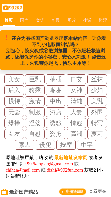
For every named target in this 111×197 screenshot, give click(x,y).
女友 (14, 134)
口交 (76, 79)
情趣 (76, 123)
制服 (35, 112)
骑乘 (35, 90)
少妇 (97, 90)
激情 (35, 101)
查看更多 (98, 191)
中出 (56, 101)
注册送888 (74, 191)
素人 (24, 144)
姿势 (56, 134)
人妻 (76, 112)
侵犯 (45, 144)
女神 (76, 90)
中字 (87, 144)
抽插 (56, 79)
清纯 (76, 101)
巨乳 (35, 79)
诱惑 (56, 123)
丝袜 (97, 79)
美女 (14, 79)
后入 (14, 90)
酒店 (56, 112)
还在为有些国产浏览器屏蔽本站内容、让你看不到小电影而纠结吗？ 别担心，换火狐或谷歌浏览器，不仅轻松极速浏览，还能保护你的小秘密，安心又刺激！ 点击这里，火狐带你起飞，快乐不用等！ (55, 50)
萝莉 (97, 134)
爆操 (14, 123)
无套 (14, 112)
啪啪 (56, 90)
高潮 (76, 134)
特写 (97, 123)
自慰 (35, 134)
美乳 (97, 101)
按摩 (66, 144)
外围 (97, 112)
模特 (14, 101)
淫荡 (35, 123)
